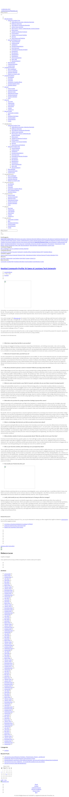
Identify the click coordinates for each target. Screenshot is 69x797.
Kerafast (6, 275)
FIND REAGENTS (8, 19)
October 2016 (7, 686)
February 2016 (8, 699)
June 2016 (7, 692)
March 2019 (7, 640)
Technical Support (12, 95)
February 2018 (8, 660)
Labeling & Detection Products (19, 32)
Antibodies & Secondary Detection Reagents (23, 22)
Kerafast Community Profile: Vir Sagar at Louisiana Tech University (28, 268)
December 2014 (8, 707)
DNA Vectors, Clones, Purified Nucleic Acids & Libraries (25, 28)
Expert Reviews (12, 119)
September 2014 (8, 711)
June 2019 (7, 635)
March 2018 (7, 658)
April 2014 (6, 718)
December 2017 (8, 663)
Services (14, 36)
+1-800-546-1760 (5, 9)
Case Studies (11, 105)
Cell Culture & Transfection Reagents (21, 25)
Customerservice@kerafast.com (9, 11)
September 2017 (8, 668)
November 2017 (8, 664)
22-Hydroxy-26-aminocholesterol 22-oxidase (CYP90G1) (18, 524)
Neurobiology (15, 54)
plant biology (64, 519)
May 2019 (6, 637)
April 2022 (6, 583)
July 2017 (6, 671)
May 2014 (6, 716)
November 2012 (8, 739)
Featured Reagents (12, 64)
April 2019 (6, 639)
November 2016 (8, 684)
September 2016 (8, 687)
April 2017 (6, 676)
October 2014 (7, 710)
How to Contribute (12, 70)
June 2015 (7, 705)
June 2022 (7, 580)
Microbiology (15, 53)
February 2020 (8, 624)
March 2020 (7, 622)
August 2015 (7, 703)
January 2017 (7, 681)
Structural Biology (16, 61)
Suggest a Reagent (12, 72)
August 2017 (7, 669)
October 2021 (7, 593)
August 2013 (7, 726)
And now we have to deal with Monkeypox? (15, 763)
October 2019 (7, 629)
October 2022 (7, 577)
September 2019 (8, 630)
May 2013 (6, 731)
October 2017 (7, 666)
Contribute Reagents (9, 67)
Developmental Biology (17, 46)
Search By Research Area (14, 40)
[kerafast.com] (5, 781)
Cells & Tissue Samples (17, 27)
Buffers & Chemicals (17, 23)
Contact (36, 786)
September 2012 (8, 742)
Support (6, 87)
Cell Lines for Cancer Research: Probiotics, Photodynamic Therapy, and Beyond (24, 757)
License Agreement (13, 90)
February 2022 (8, 587)
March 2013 (7, 734)
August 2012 (7, 744)
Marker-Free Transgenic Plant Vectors (13, 527)
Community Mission (9, 75)
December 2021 (8, 590)
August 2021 (7, 596)
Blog (9, 114)
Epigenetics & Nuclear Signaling (19, 49)
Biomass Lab (17, 318)
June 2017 (7, 673)
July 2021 (6, 598)
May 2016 (6, 694)
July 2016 (6, 690)
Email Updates (11, 117)
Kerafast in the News (13, 116)
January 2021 (7, 606)
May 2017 (6, 674)
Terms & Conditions (36, 789)
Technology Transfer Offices (15, 82)
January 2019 (7, 643)
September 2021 (8, 595)
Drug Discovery (15, 48)
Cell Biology (15, 44)
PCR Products (15, 33)
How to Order (11, 88)
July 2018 (6, 651)
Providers (10, 79)
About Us (6, 100)
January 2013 (7, 737)
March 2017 (7, 677)
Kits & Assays (15, 30)
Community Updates (13, 113)
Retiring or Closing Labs (14, 74)
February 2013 (8, 736)
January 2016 (7, 700)
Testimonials (11, 103)
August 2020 (7, 614)
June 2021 (7, 600)
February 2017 (8, 679)
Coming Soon (11, 66)
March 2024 (7, 575)
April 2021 (6, 601)
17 (6, 774)
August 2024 (7, 574)
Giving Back (11, 106)
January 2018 (7, 661)
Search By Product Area (14, 146)
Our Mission (11, 77)
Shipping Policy (12, 92)
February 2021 (8, 604)
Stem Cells (14, 59)
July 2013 (6, 728)
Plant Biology (15, 56)
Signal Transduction (16, 57)
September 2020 (8, 613)
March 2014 (7, 720)
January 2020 (7, 626)
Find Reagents (4, 237)
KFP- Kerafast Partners (13, 190)
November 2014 (8, 708)
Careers (10, 108)
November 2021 (8, 591)
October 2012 (7, 741)
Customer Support (8, 193)
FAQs (9, 98)
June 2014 (7, 715)
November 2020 (8, 609)
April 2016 (6, 695)
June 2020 (7, 617)
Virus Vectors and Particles (18, 38)
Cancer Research (16, 41)
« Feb (2, 780)
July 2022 (6, 579)
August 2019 (7, 632)
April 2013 (6, 733)
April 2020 (6, 621)
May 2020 (6, 619)
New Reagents (11, 62)
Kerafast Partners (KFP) (14, 83)
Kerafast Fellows (12, 85)
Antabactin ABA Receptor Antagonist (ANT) (15, 525)
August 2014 (7, 713)
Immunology (15, 51)
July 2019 (6, 634)
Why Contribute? (12, 69)
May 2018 (6, 655)
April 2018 (6, 656)
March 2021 (7, 603)
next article (11, 546)
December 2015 (8, 702)
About (36, 784)
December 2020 (8, 608)
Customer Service (36, 787)
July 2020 (6, 616)
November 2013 (8, 723)
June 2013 (7, 729)
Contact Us (11, 109)
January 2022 (7, 588)
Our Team (10, 101)
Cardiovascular (15, 43)
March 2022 (7, 585)
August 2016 (7, 689)
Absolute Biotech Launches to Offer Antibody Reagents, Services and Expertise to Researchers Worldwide (31, 760)
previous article (5, 546)
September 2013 (8, 724)
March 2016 (7, 697)
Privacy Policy (36, 791)
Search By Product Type (14, 20)
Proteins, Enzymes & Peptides (19, 35)
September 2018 (8, 648)
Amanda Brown (8, 272)
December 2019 (8, 627)
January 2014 (7, 721)
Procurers (10, 80)
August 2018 (7, 650)
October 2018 (7, 647)
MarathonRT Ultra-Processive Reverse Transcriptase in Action (19, 758)
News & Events (8, 111)
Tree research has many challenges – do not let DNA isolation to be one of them (24, 761)
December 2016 (8, 682)
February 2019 (8, 642)
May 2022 (6, 582)
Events (9, 121)
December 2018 (8, 645)
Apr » (5, 780)
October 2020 (7, 611)
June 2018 (7, 653)
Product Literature (12, 96)
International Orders (13, 93)
